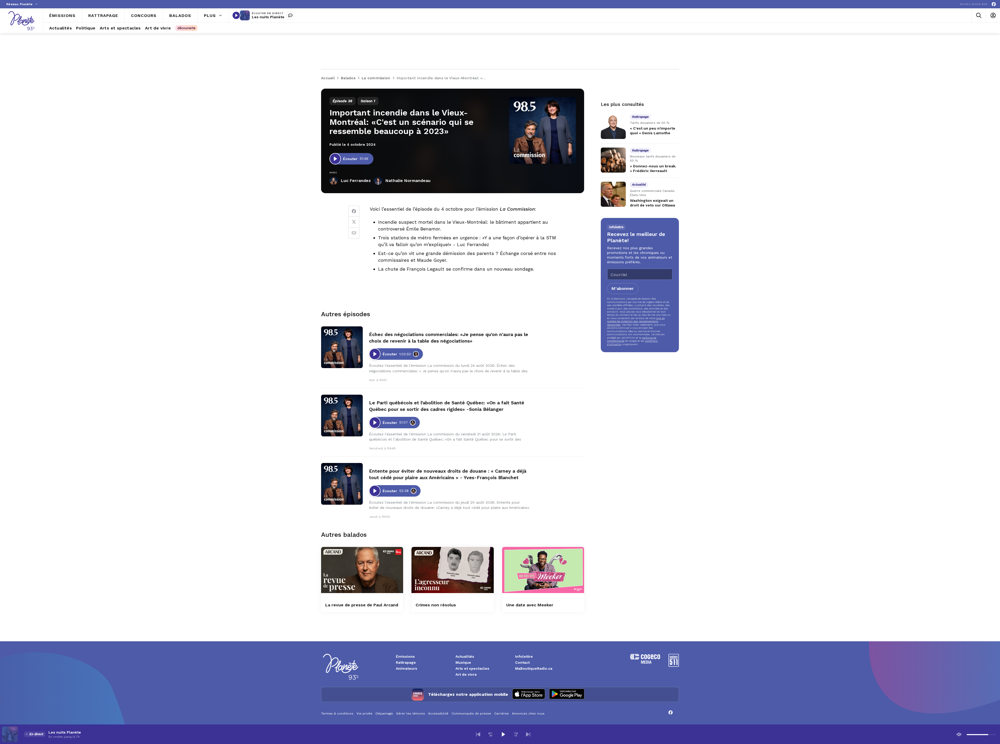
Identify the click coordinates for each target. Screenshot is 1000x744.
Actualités (464, 656)
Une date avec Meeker (529, 604)
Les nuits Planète (268, 17)
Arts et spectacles (472, 668)
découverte (186, 28)
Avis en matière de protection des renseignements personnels (636, 321)
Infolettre (524, 656)
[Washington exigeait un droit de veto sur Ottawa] (613, 194)
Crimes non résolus (436, 604)
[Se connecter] (993, 15)
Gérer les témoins (410, 713)
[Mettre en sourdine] (959, 734)
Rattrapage (406, 662)
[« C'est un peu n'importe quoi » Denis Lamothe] (613, 126)
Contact (522, 662)
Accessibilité (438, 713)
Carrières (501, 713)
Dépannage (384, 713)
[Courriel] (353, 233)
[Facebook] (994, 4)
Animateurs (406, 668)
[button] (478, 734)
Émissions (405, 656)
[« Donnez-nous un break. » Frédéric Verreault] (613, 160)
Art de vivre (466, 674)
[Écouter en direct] (236, 15)
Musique (463, 662)
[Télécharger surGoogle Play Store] (566, 694)
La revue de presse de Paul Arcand (361, 604)
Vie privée (364, 713)
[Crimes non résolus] (452, 570)
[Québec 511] (673, 665)
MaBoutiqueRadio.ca (533, 668)
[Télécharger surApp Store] (528, 694)
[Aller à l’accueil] (21, 20)
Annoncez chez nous (528, 713)
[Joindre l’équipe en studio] (290, 15)
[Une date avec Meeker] (543, 570)
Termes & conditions (337, 713)
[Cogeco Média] (645, 662)
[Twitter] (353, 222)
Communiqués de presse (471, 713)
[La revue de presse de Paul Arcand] (362, 570)
